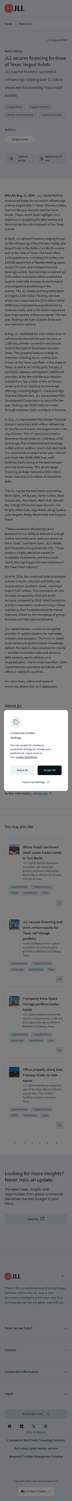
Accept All (50, 770)
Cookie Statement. (27, 757)
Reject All (22, 770)
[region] (36, 750)
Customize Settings (36, 782)
